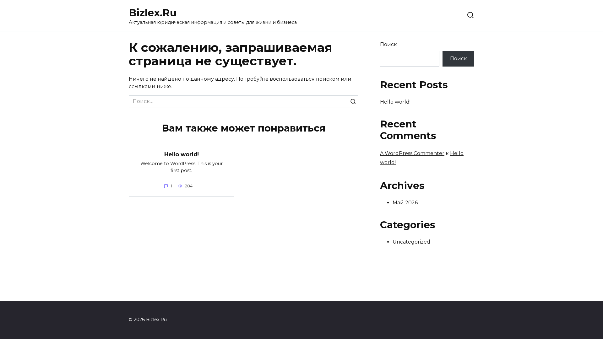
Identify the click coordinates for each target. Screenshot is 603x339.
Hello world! (181, 154)
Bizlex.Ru (153, 13)
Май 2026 (405, 203)
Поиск (388, 44)
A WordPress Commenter (412, 153)
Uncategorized (411, 242)
